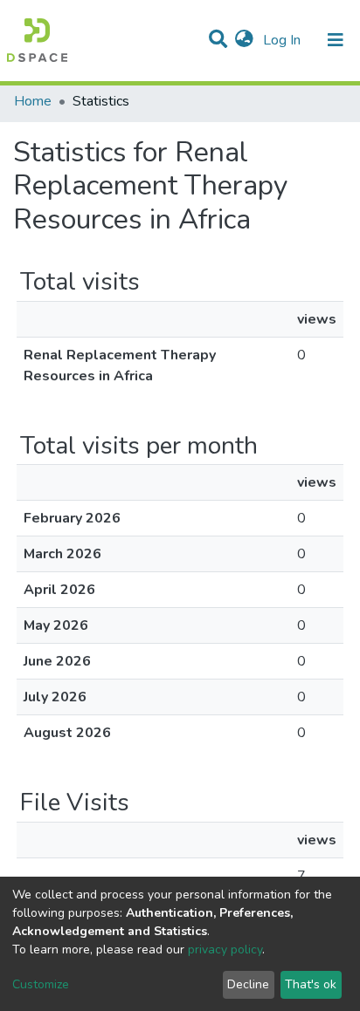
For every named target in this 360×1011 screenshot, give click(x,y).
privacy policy (225, 949)
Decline (248, 984)
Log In (283, 40)
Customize (40, 984)
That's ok (310, 984)
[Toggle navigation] (335, 40)
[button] (244, 40)
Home (33, 101)
